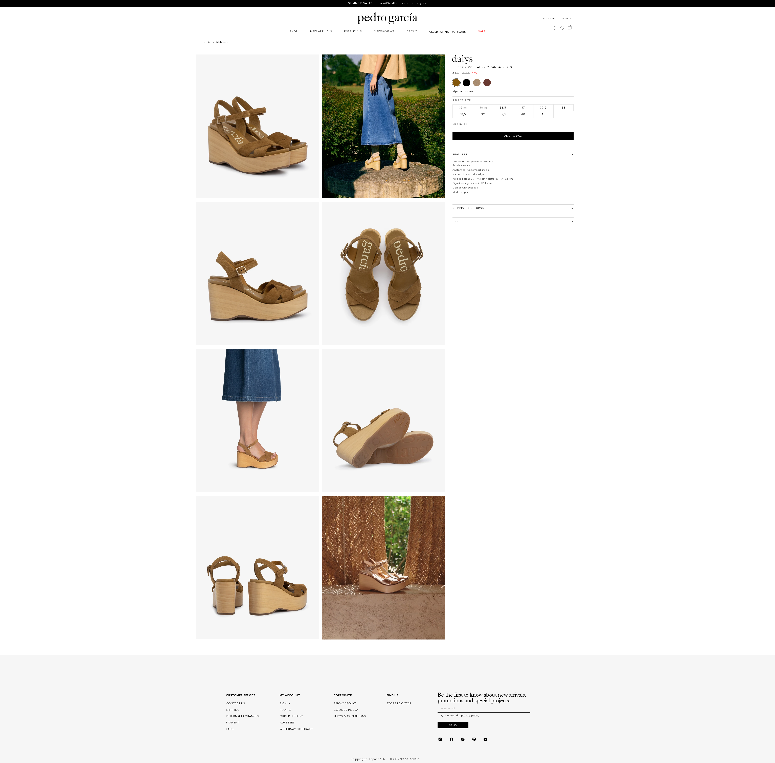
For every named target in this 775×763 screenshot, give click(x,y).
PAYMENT (232, 722)
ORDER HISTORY (291, 716)
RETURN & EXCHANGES (242, 716)
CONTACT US (235, 703)
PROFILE (286, 710)
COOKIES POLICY (346, 710)
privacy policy (470, 715)
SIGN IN (285, 703)
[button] (294, 32)
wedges (222, 42)
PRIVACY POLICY (345, 703)
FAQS (230, 729)
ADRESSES (287, 722)
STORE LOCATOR (399, 703)
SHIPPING (233, 710)
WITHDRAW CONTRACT (296, 729)
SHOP (208, 42)
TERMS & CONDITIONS (350, 716)
